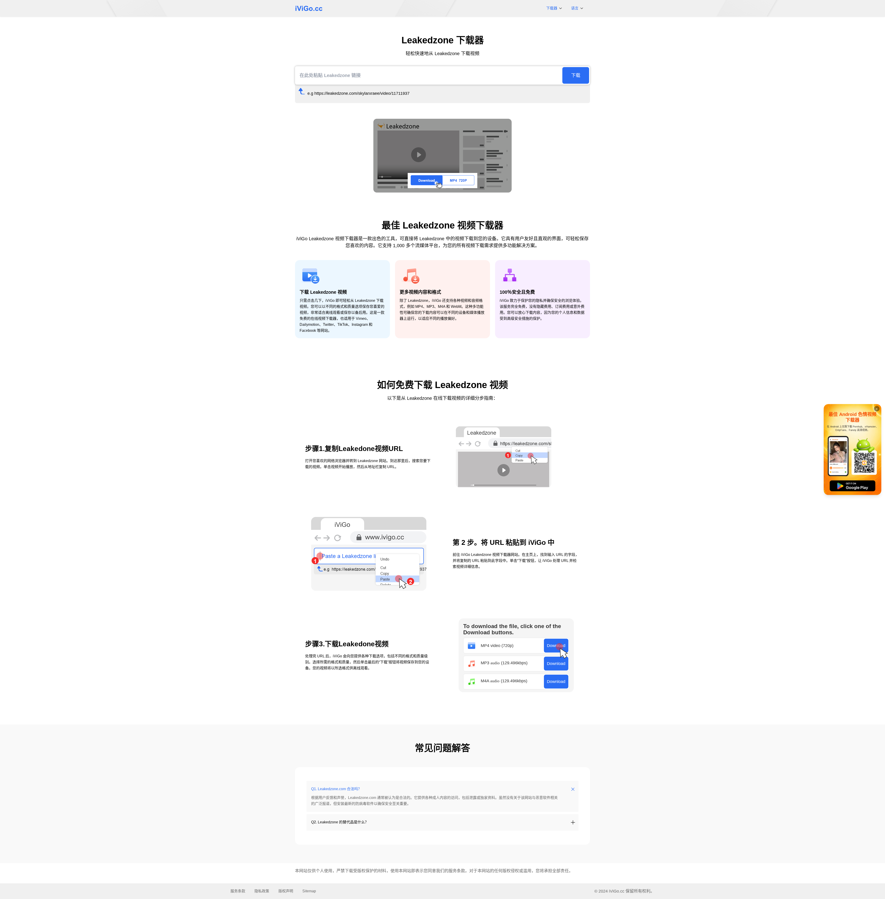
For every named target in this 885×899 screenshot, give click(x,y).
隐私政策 (261, 891)
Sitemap (309, 891)
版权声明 (285, 891)
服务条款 (456, 871)
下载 (575, 75)
